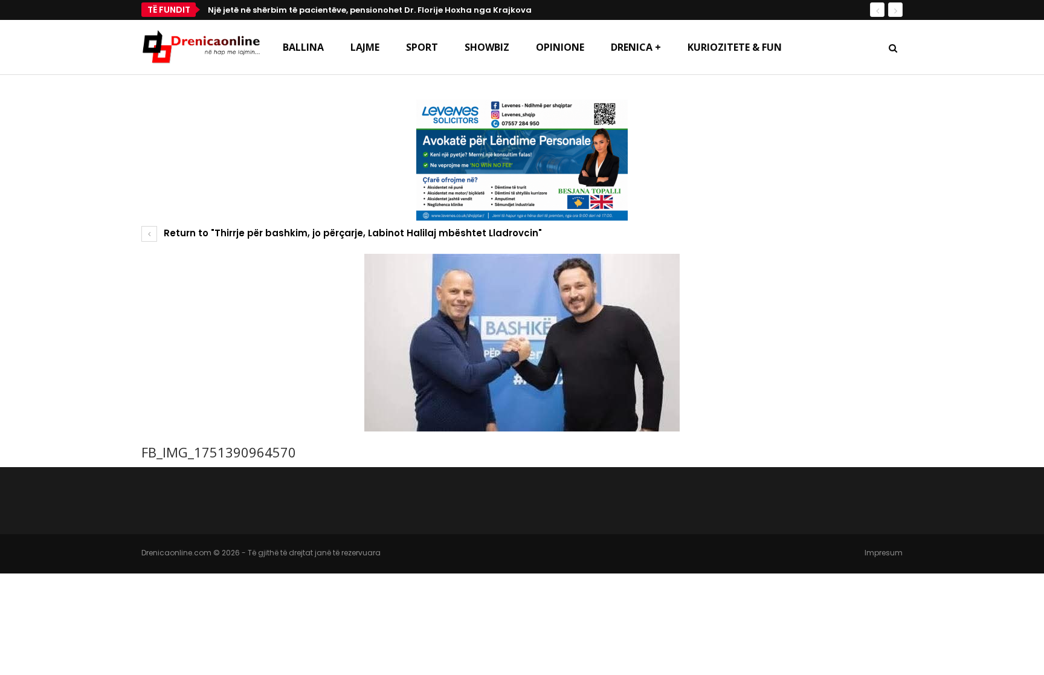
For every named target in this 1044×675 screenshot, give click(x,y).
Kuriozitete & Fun (735, 47)
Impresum (884, 552)
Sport (422, 47)
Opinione (560, 47)
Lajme (364, 47)
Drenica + (636, 47)
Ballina (303, 47)
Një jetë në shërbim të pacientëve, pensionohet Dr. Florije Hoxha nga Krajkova (370, 10)
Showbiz (487, 47)
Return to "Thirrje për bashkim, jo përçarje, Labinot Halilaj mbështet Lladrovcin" (351, 233)
